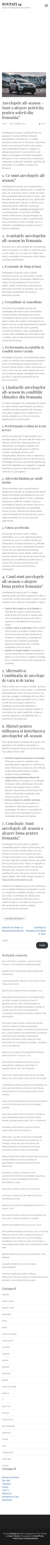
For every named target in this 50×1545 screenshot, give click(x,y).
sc (6, 124)
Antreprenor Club (10, 1496)
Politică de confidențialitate (25, 1538)
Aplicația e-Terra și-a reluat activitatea (21, 1189)
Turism (5, 1466)
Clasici (5, 1487)
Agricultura (8, 1301)
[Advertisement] (25, 38)
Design (5, 1360)
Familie (5, 1380)
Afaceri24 (6, 1493)
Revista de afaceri (10, 1477)
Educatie (6, 1373)
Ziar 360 (6, 1480)
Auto (43, 124)
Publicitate (7, 1420)
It (3, 1400)
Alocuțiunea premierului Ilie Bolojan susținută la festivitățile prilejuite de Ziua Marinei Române (24, 1104)
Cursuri (5, 1354)
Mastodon (7, 1500)
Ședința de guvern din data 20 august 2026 (22, 991)
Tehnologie (7, 1452)
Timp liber (6, 1459)
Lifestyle (6, 1406)
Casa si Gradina (9, 1334)
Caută (5, 940)
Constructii (8, 1341)
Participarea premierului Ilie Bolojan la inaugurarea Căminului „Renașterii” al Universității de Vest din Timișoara (21, 1065)
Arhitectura (8, 1308)
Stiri (4, 1446)
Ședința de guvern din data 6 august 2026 (21, 1225)
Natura (5, 1413)
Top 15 (5, 1490)
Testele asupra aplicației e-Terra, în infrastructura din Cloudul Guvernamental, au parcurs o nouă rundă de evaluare (25, 1277)
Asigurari (6, 1314)
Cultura (6, 1347)
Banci (4, 1327)
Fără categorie (9, 1387)
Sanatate (6, 1433)
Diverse (5, 1367)
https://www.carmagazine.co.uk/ (17, 879)
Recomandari (8, 1426)
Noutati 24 (11, 4)
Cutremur (6, 1484)
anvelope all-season (29, 209)
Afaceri (5, 1295)
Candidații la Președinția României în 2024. (36, 930)
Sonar (5, 1439)
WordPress (39, 1536)
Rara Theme (14, 1536)
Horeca (5, 1393)
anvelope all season (14, 918)
